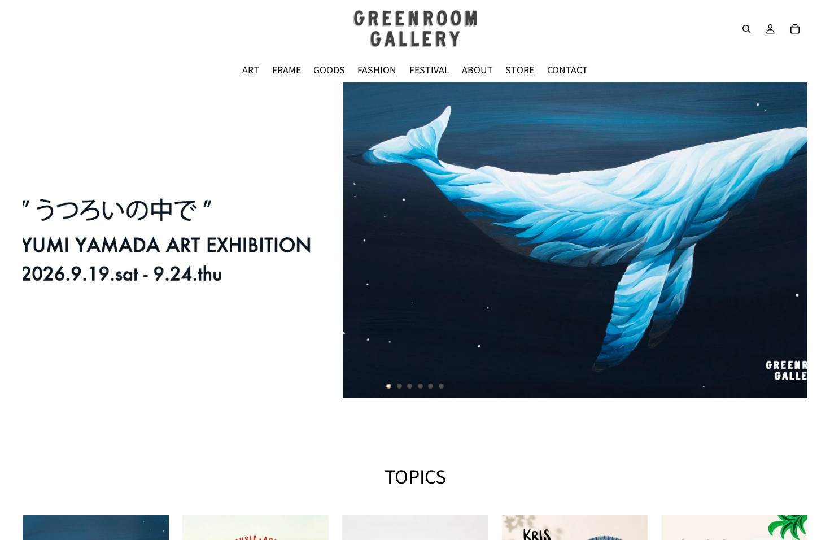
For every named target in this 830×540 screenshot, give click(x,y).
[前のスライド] (40, 240)
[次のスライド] (789, 240)
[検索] (746, 28)
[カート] (795, 28)
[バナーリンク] (415, 240)
